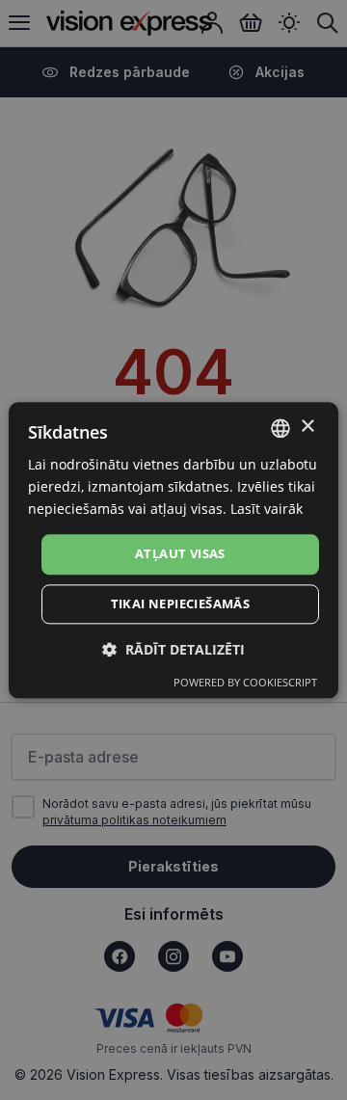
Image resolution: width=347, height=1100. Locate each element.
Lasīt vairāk (266, 508)
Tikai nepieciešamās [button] (181, 603)
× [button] (307, 426)
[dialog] (173, 550)
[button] (173, 649)
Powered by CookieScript (245, 682)
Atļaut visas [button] (180, 554)
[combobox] (280, 428)
